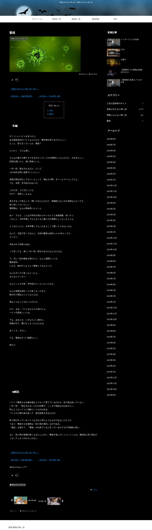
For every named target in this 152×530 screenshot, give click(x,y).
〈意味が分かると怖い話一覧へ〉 (24, 89)
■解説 (51, 114)
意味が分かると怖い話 (18, 485)
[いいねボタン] (12, 79)
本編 (51, 111)
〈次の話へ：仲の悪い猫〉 (49, 96)
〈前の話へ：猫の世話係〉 (21, 96)
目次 (51, 105)
